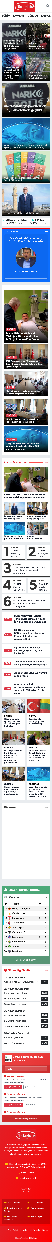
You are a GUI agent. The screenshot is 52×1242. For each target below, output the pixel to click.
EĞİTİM (6, 16)
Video (25, 1230)
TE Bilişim (33, 1238)
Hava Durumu (14, 1203)
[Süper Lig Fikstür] (46, 970)
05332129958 (27, 1173)
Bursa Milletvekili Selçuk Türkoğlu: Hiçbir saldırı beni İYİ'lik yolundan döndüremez (30, 619)
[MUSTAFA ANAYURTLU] (26, 258)
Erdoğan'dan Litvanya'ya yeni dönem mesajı (37, 721)
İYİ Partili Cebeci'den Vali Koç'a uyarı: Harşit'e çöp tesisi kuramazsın (29, 570)
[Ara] (47, 6)
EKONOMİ (18, 16)
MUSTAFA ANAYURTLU (26, 271)
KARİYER (45, 16)
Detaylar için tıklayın (26, 960)
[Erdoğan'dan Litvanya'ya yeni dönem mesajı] (38, 706)
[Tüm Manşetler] (46, 462)
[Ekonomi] (46, 807)
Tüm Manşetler (37, 1208)
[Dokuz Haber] (24, 6)
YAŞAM (41, 581)
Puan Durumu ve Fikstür (13, 1209)
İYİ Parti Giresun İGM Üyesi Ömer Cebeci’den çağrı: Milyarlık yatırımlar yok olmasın (19, 587)
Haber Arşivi (36, 1217)
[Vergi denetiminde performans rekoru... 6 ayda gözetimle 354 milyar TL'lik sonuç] (38, 774)
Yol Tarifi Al (31, 1087)
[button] (5, 100)
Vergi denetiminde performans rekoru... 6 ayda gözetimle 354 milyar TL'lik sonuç (38, 792)
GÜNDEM (33, 16)
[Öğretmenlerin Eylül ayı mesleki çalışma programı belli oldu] (26, 383)
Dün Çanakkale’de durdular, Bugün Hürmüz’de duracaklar (26, 240)
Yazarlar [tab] (12, 231)
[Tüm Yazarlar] (46, 231)
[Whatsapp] (23, 1189)
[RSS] (28, 1189)
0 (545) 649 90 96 (14, 1105)
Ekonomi (34, 784)
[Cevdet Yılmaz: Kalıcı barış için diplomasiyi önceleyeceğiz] (26, 412)
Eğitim (8, 716)
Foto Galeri (13, 1230)
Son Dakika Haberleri (10, 1218)
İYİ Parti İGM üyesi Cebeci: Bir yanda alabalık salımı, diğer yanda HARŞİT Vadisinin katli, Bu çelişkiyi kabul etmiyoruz (43, 554)
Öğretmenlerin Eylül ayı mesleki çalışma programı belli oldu (28, 650)
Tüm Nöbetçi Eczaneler (27, 1119)
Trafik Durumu (37, 1203)
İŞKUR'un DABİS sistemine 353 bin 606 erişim (44, 587)
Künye (45, 1230)
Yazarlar (36, 1230)
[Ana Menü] (3, 6)
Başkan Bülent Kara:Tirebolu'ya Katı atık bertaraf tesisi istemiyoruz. (29, 603)
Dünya (32, 716)
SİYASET (33, 748)
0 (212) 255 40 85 (14, 1087)
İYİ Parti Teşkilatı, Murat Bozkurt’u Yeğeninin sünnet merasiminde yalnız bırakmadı (17, 554)
